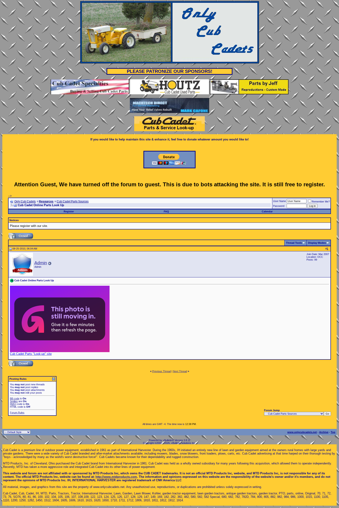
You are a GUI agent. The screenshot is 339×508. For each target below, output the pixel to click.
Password (278, 206)
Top (333, 432)
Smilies (14, 401)
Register (69, 211)
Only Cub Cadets (25, 201)
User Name (279, 201)
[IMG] (13, 404)
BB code (14, 398)
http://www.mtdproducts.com (116, 476)
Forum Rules (17, 412)
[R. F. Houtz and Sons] (169, 93)
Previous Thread (161, 371)
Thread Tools (294, 242)
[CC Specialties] (90, 93)
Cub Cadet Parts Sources (73, 201)
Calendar (267, 211)
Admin (40, 262)
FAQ (166, 211)
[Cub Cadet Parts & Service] (169, 130)
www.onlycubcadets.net (302, 432)
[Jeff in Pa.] (249, 93)
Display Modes (317, 242)
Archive (323, 432)
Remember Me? (321, 201)
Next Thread (180, 371)
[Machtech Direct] (169, 112)
